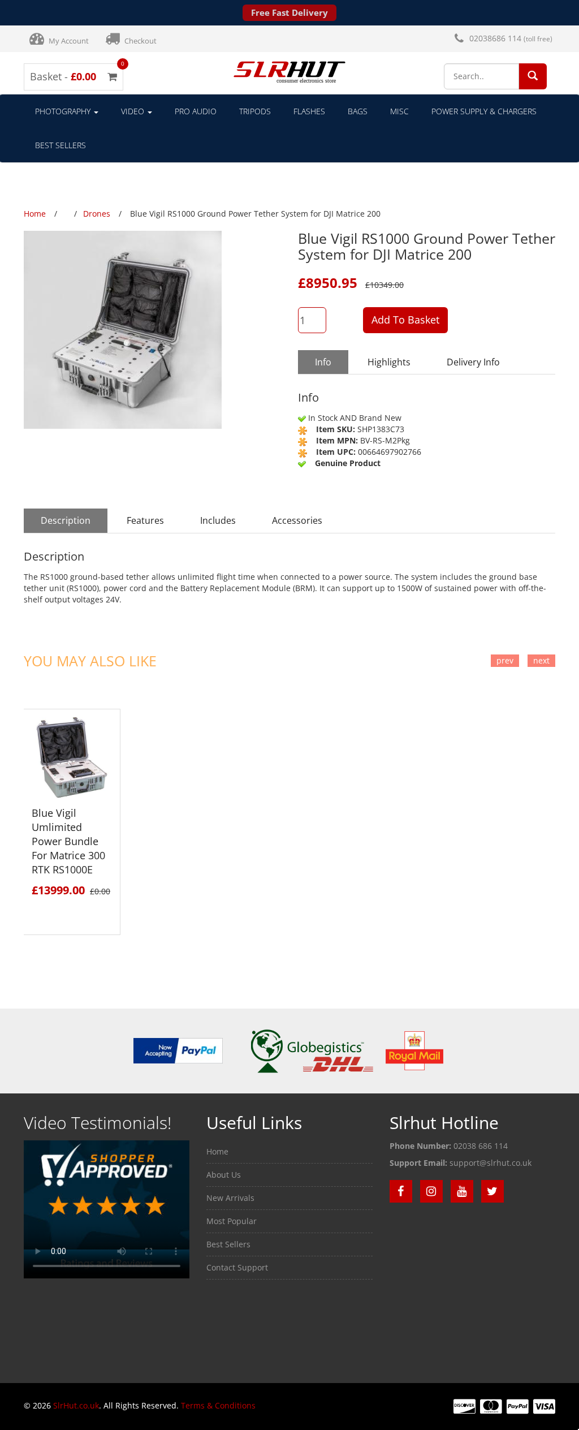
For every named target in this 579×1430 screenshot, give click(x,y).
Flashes (309, 111)
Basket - (73, 76)
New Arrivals (230, 1197)
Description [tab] (65, 520)
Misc (399, 111)
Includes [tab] (218, 520)
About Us (223, 1174)
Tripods (255, 111)
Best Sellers (60, 145)
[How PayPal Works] (177, 1050)
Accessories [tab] (297, 520)
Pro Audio (196, 111)
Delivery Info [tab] (473, 362)
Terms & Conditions (218, 1405)
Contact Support (237, 1267)
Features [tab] (145, 520)
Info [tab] (323, 362)
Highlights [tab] (389, 362)
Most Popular (231, 1221)
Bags (358, 111)
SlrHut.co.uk (76, 1405)
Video (133, 111)
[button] (533, 75)
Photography (64, 111)
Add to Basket (405, 319)
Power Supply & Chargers (484, 111)
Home (217, 1151)
